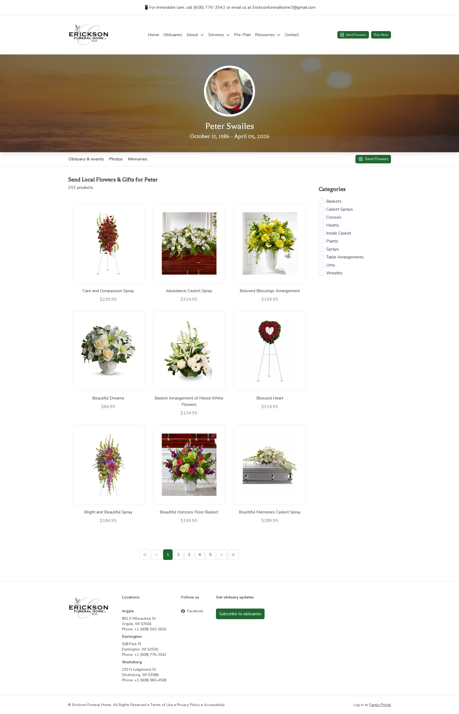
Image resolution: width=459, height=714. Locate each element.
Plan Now (381, 35)
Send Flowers (356, 35)
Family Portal (380, 704)
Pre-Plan (242, 35)
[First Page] (145, 554)
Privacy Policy (188, 704)
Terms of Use (161, 704)
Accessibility (214, 704)
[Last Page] (233, 554)
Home (153, 35)
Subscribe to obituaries (240, 614)
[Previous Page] (156, 554)
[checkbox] (321, 201)
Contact (292, 35)
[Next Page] (221, 554)
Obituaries (172, 35)
